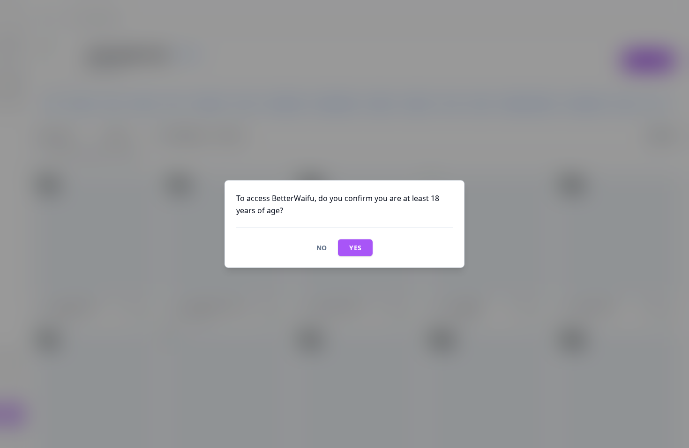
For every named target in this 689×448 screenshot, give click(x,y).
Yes (355, 247)
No (321, 247)
